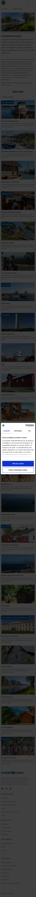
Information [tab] (18, 431)
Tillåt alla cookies (18, 463)
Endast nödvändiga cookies (18, 470)
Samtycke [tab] (6, 431)
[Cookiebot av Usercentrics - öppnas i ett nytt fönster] (25, 425)
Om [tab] (29, 431)
